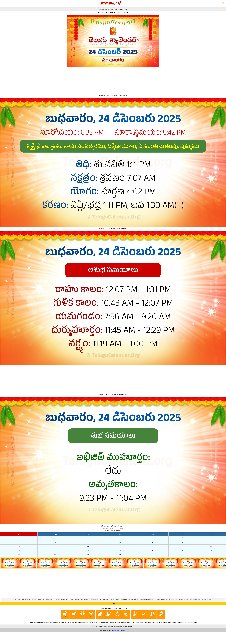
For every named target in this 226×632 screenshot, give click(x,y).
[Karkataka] (91, 615)
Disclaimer (124, 630)
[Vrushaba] (73, 615)
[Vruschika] (126, 615)
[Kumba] (152, 615)
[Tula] (117, 615)
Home (113, 603)
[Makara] (143, 615)
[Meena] (161, 615)
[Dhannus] (135, 615)
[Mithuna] (82, 615)
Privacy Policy (116, 630)
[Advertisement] (113, 80)
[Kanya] (108, 615)
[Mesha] (65, 615)
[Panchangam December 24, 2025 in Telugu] (113, 41)
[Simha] (100, 615)
